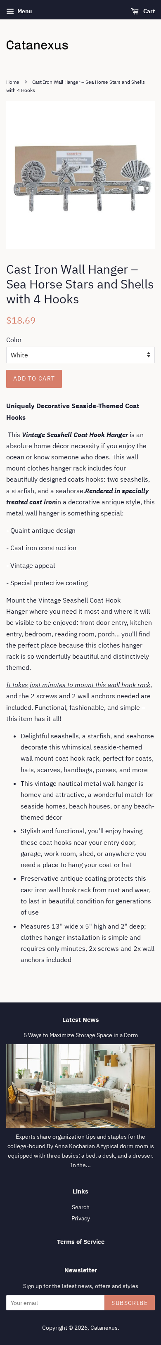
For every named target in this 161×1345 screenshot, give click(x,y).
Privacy (80, 1218)
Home (12, 82)
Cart (148, 11)
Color (14, 340)
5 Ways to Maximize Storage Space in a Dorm (81, 1035)
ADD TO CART (34, 378)
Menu (24, 11)
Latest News (80, 1020)
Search (81, 1207)
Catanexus (104, 1327)
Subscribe (129, 1303)
